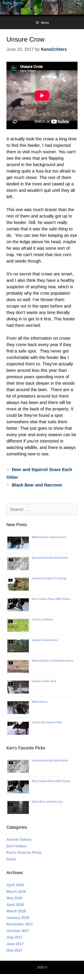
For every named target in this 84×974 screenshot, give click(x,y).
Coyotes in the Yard (44, 681)
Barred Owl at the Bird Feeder (50, 557)
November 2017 (19, 924)
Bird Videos (16, 846)
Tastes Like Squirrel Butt (47, 722)
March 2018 (16, 911)
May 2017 (14, 950)
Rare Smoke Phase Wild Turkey (51, 598)
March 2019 (16, 892)
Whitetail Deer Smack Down (49, 537)
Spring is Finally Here (45, 640)
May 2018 (14, 898)
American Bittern (42, 619)
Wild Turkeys (40, 701)
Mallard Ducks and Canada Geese (52, 660)
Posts (11, 859)
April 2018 (15, 905)
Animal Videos (18, 839)
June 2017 (14, 944)
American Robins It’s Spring (49, 578)
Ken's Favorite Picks (23, 853)
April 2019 (15, 885)
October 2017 (17, 931)
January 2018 (17, 918)
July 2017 (14, 937)
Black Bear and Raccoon (37, 485)
